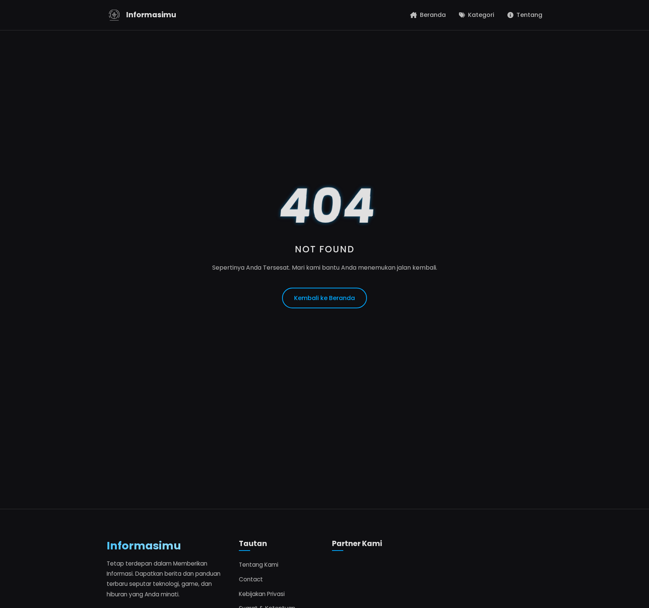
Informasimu (151, 15)
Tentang (529, 15)
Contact (251, 579)
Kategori (481, 15)
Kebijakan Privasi (262, 594)
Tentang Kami (258, 565)
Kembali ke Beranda (324, 298)
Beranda (433, 15)
